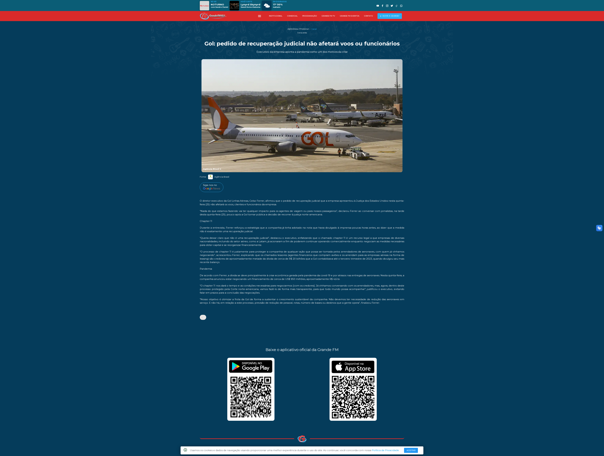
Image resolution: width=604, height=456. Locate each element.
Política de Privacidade (385, 450)
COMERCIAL (292, 16)
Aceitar (411, 450)
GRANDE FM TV (328, 16)
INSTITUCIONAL (275, 16)
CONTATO (368, 16)
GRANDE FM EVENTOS (349, 16)
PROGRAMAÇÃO (309, 16)
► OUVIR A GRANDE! (390, 16)
